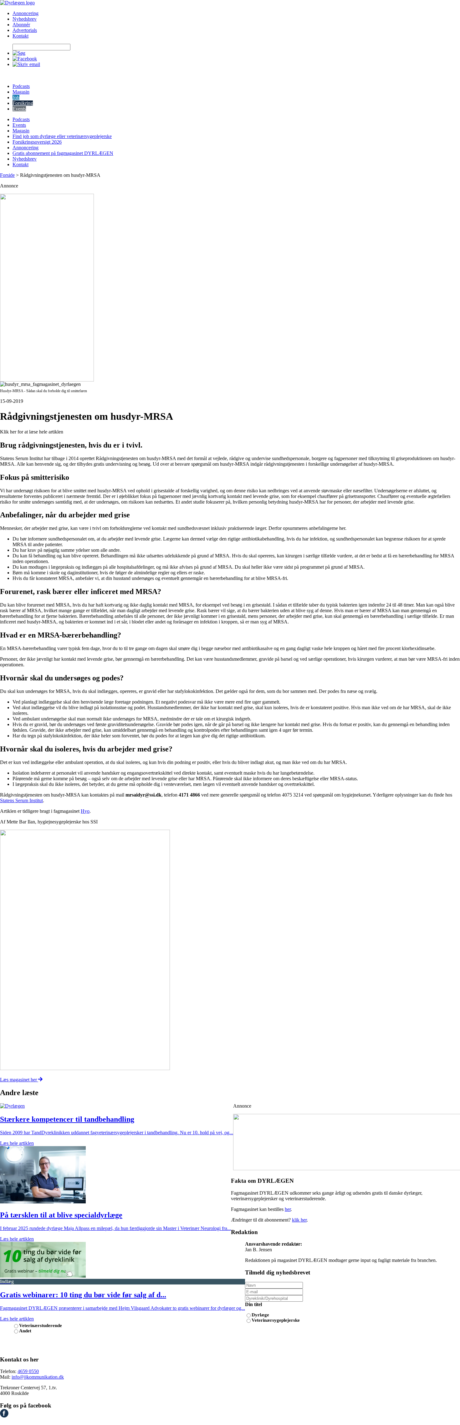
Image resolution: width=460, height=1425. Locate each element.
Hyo (85, 811)
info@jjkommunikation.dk (38, 1377)
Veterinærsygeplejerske (276, 1320)
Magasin (21, 92)
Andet (25, 1330)
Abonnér (21, 24)
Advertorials (25, 30)
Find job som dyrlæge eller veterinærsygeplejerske (62, 136)
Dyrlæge (260, 1314)
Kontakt (20, 35)
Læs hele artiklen (17, 1143)
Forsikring (23, 103)
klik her (299, 1220)
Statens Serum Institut (21, 800)
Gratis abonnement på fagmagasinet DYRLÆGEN (63, 153)
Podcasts (21, 86)
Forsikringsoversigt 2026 (37, 142)
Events (19, 108)
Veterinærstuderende (40, 1325)
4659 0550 (28, 1371)
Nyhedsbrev (25, 19)
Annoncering (25, 13)
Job (16, 97)
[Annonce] (230, 288)
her (288, 1209)
